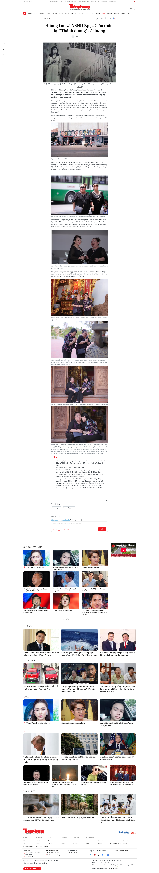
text (102, 18)
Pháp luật (73, 13)
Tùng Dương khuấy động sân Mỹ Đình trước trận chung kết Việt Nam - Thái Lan (95, 612)
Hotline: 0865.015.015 (55, 1)
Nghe (3, 44)
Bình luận (3, 58)
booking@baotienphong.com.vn (55, 855)
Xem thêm (134, 13)
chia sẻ (98, 18)
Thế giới (61, 13)
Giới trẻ (67, 13)
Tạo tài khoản (66, 520)
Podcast (64, 838)
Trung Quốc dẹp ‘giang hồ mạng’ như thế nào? (93, 783)
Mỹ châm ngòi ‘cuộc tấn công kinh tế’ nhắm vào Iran (117, 758)
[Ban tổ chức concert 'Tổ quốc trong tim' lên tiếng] (36, 601)
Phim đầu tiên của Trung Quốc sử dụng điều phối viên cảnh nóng (64, 590)
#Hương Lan (56, 508)
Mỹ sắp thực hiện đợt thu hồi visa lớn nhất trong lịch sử (78, 758)
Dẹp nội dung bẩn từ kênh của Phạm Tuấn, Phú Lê (65, 568)
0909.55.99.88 (51, 852)
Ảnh (49, 838)
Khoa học (116, 13)
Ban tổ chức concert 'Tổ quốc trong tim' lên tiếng (35, 611)
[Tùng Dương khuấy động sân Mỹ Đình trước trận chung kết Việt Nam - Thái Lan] (95, 601)
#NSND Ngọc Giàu (69, 508)
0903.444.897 (73, 852)
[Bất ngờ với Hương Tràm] (66, 601)
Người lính (88, 13)
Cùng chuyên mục (32, 547)
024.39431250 (29, 856)
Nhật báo (39, 838)
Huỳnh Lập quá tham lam (91, 567)
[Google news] (109, 855)
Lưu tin (3, 54)
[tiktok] (100, 855)
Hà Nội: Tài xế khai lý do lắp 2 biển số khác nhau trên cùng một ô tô (40, 687)
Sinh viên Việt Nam (84, 1)
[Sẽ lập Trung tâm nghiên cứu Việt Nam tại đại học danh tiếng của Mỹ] (41, 640)
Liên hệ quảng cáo (52, 850)
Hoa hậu (123, 13)
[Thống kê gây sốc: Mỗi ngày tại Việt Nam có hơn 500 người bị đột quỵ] (41, 804)
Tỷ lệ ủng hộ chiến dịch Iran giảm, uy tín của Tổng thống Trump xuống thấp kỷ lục (40, 759)
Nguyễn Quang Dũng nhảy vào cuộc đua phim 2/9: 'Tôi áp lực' (35, 590)
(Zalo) (57, 852)
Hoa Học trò (95, 1)
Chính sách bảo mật (121, 850)
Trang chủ (24, 13)
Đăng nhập (54, 520)
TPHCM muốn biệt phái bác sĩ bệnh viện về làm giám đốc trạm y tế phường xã (117, 820)
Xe (93, 13)
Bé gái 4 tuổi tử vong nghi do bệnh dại (78, 817)
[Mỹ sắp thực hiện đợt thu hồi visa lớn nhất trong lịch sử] (79, 744)
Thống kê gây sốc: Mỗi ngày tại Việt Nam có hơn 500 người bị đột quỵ (41, 818)
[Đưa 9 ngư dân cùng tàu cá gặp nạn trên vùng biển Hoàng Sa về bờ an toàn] (79, 640)
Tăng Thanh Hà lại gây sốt (34, 567)
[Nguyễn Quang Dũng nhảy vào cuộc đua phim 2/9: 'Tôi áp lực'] (36, 579)
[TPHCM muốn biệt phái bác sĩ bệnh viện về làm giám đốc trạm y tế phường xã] (118, 804)
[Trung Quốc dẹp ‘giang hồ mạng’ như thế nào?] (94, 773)
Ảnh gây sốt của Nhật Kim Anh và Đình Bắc (93, 590)
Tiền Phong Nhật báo (70, 1)
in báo (106, 18)
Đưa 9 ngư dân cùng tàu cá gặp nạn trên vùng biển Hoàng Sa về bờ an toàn (79, 653)
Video (128, 13)
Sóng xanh (42, 13)
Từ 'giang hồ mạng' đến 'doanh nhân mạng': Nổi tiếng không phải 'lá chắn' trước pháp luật (78, 689)
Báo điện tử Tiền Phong (79, 7)
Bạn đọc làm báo (33, 868)
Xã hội (30, 13)
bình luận (109, 18)
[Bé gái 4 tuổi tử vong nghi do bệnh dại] (79, 804)
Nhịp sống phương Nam (42, 846)
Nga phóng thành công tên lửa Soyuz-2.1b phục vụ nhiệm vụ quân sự (64, 784)
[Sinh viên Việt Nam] (123, 832)
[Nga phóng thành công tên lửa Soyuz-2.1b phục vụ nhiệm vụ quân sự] (65, 773)
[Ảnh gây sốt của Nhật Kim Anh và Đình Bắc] (95, 579)
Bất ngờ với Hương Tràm (63, 610)
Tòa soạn (104, 1)
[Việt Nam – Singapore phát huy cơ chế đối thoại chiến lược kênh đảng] (118, 640)
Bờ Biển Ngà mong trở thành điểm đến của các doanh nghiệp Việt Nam (122, 783)
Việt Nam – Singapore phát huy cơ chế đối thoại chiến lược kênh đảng (117, 653)
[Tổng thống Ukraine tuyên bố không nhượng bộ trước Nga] (36, 773)
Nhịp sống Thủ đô (28, 846)
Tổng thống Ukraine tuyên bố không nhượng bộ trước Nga (36, 783)
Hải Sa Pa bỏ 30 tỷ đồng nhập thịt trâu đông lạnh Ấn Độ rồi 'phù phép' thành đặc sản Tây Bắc (117, 689)
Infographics (90, 838)
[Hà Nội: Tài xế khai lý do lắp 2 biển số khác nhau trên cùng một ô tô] (41, 673)
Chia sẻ (3, 49)
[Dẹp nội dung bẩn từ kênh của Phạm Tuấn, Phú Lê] (66, 558)
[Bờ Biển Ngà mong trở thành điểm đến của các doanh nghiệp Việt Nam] (123, 773)
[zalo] (104, 855)
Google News (113, 18)
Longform (76, 838)
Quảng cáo (112, 1)
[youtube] (135, 1)
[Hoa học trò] (133, 832)
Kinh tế (35, 13)
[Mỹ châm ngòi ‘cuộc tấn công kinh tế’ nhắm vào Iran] (118, 744)
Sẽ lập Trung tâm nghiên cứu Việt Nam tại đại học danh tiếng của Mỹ (41, 653)
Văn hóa (98, 13)
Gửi (102, 529)
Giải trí (103, 13)
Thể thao (80, 13)
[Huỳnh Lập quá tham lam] (95, 558)
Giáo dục (109, 13)
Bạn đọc (100, 843)
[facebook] (132, 1)
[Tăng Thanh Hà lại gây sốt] (36, 558)
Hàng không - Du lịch (115, 843)
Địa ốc (48, 13)
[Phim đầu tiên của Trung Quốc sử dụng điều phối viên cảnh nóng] (66, 579)
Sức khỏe (54, 13)
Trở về (3, 63)
